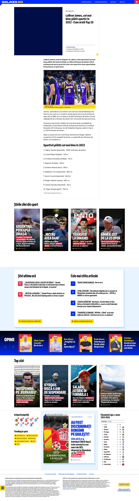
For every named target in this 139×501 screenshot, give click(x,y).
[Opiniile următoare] (13, 347)
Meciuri (110, 421)
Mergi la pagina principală (83, 321)
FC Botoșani (107, 459)
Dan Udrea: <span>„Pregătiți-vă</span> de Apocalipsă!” (64, 343)
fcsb (18, 444)
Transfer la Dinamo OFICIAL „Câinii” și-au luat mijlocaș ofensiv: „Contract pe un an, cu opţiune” (84, 230)
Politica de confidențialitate (66, 474)
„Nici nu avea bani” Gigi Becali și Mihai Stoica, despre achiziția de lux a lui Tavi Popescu (55, 230)
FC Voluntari (107, 454)
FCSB (105, 427)
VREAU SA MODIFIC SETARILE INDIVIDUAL (124, 490)
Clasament (104, 421)
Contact (91, 474)
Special (122, 2)
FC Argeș (106, 432)
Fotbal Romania (86, 2)
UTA (105, 462)
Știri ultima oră (27, 276)
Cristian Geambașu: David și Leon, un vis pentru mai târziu (124, 343)
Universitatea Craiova (23, 441)
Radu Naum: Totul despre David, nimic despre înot (94, 343)
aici (24, 493)
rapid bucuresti (32, 435)
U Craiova (106, 447)
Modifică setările (81, 474)
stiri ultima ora (21, 435)
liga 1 (33, 441)
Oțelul (105, 449)
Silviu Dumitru (71, 47)
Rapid (105, 444)
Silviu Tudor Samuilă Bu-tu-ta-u (95, 283)
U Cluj (105, 434)
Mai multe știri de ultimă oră (30, 321)
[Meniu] (136, 2)
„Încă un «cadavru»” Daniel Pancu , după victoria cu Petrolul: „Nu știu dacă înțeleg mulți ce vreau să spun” (42, 294)
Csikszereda (107, 464)
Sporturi (113, 2)
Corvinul (106, 439)
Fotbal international (101, 2)
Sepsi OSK (107, 452)
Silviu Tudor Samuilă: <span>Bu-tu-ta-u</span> (34, 343)
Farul (105, 442)
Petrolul (106, 437)
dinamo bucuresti (22, 438)
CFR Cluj (32, 438)
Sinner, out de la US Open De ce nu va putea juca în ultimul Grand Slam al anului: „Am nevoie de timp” (112, 230)
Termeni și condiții (50, 474)
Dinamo (106, 429)
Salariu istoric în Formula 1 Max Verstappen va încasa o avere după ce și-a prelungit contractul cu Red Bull (84, 386)
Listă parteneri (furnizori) (69, 488)
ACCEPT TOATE (124, 484)
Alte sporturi (69, 11)
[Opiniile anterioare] (5, 347)
